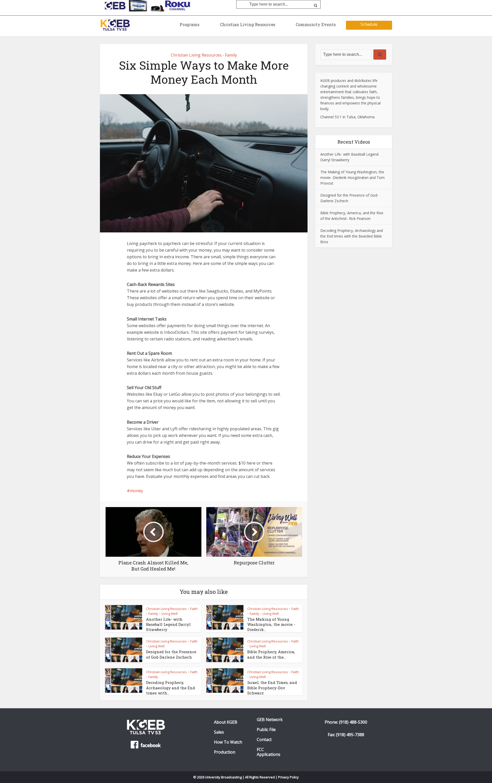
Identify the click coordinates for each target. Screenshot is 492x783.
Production (224, 752)
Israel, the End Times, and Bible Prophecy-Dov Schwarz (272, 687)
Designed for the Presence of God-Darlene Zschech (171, 654)
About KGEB (225, 722)
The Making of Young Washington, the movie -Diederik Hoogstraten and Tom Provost (352, 177)
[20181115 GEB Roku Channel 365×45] (146, 5)
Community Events (316, 24)
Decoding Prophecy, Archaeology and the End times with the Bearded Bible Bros (351, 236)
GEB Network (270, 719)
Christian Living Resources (247, 24)
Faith (194, 608)
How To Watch (228, 742)
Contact (264, 739)
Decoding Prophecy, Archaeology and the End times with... (170, 687)
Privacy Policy (288, 777)
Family (231, 55)
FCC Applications (268, 752)
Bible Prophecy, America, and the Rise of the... (271, 654)
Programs (189, 24)
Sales (219, 732)
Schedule (369, 24)
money (136, 491)
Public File (266, 729)
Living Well (169, 613)
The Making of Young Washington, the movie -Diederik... (271, 624)
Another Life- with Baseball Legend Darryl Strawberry (168, 624)
